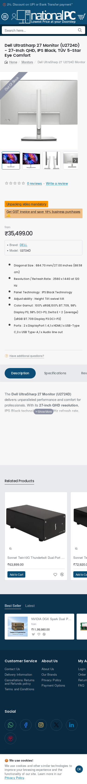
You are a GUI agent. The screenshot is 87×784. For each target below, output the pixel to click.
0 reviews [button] (34, 183)
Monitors (27, 62)
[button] (2, 160)
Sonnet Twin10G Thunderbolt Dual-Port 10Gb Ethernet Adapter (35, 558)
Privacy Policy (14, 777)
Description (20, 373)
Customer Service (21, 661)
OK (79, 769)
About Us (50, 661)
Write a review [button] (57, 183)
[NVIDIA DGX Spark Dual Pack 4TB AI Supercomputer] (17, 626)
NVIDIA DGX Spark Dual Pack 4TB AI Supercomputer (51, 619)
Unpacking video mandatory (26, 204)
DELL (23, 245)
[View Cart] (81, 16)
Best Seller (13, 605)
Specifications (55, 373)
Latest (30, 605)
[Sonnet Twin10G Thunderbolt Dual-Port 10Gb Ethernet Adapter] (36, 523)
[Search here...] (80, 30)
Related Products (19, 481)
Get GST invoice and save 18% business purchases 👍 (43, 213)
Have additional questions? (27, 356)
